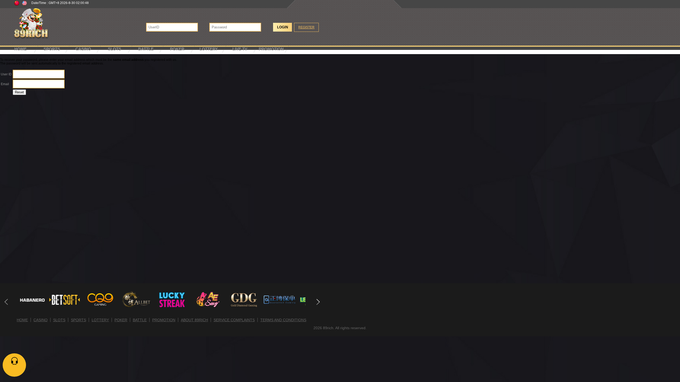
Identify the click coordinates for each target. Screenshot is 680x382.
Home (20, 49)
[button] (317, 302)
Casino (83, 49)
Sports (52, 49)
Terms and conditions (283, 320)
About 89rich (194, 320)
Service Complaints (234, 320)
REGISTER (306, 27)
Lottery (208, 49)
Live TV (239, 49)
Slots (114, 49)
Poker (177, 49)
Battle (146, 49)
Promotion (271, 49)
